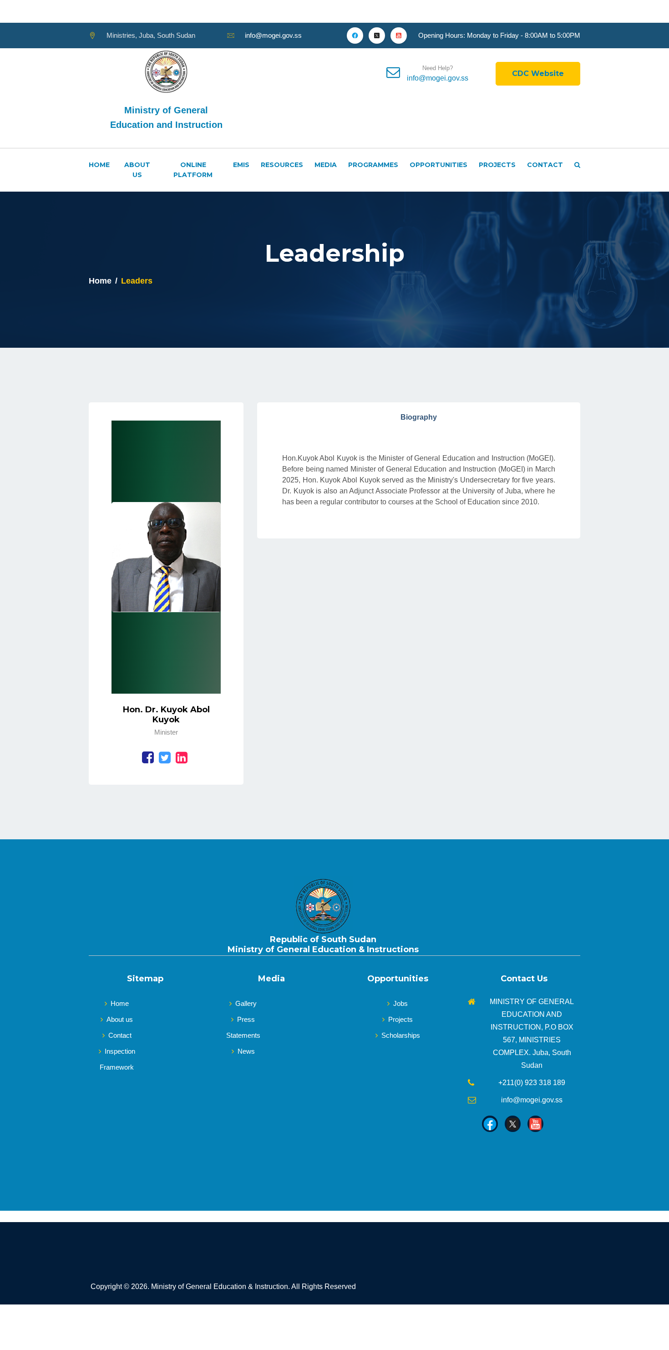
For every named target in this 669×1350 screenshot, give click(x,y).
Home (99, 165)
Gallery (246, 1003)
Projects (497, 165)
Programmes (373, 165)
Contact (545, 165)
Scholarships (400, 1035)
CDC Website (538, 73)
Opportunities (438, 165)
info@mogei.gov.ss (273, 35)
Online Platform (193, 170)
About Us (137, 170)
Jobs (400, 1003)
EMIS (241, 165)
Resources (282, 165)
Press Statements (243, 1027)
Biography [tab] (418, 417)
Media (325, 165)
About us (119, 1019)
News (246, 1051)
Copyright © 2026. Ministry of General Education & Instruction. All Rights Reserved (223, 1286)
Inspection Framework (117, 1059)
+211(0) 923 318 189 (531, 1082)
